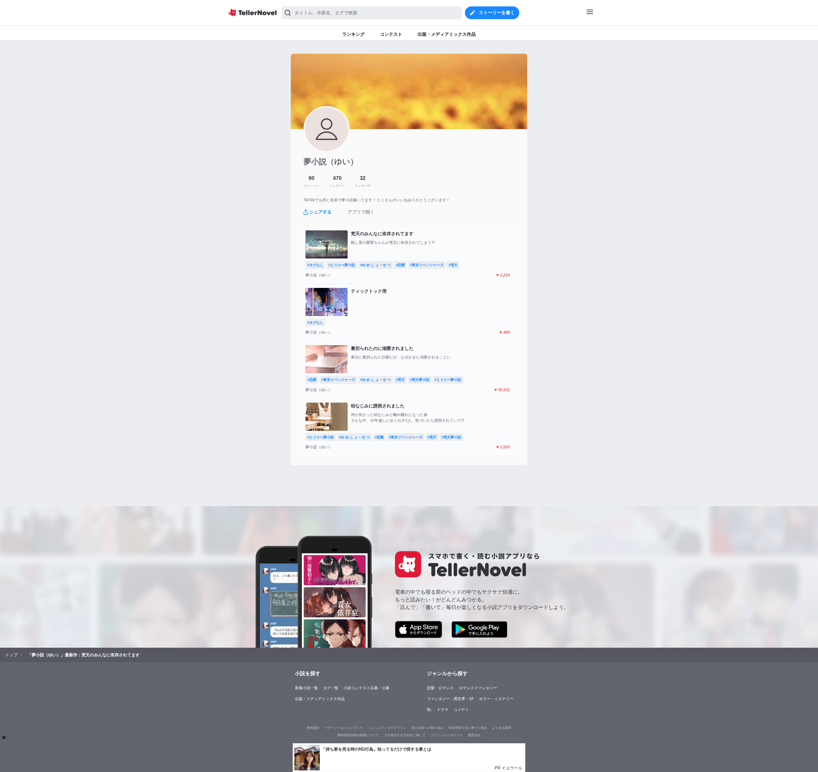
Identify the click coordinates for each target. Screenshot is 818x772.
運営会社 (474, 735)
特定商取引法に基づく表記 (468, 728)
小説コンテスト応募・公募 (366, 688)
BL (429, 709)
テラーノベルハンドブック (344, 728)
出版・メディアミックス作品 (320, 699)
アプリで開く (361, 211)
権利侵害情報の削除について (358, 735)
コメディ (461, 709)
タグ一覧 (330, 688)
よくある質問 (501, 728)
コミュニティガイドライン (387, 728)
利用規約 (313, 728)
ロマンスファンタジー (478, 688)
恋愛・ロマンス (440, 688)
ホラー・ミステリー (496, 699)
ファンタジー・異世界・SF (450, 699)
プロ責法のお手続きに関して (405, 735)
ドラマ (442, 709)
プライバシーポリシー (447, 735)
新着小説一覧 (306, 688)
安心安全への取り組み (428, 728)
